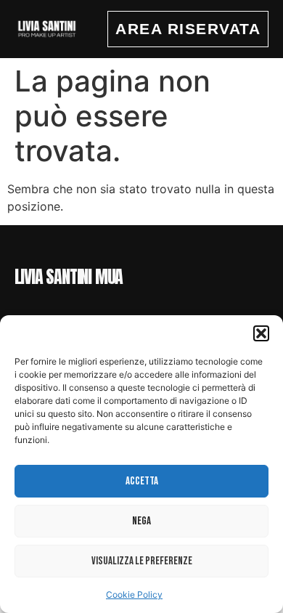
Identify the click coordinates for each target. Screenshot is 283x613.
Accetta (142, 481)
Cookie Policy (134, 594)
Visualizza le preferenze (141, 561)
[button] (261, 333)
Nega (141, 521)
